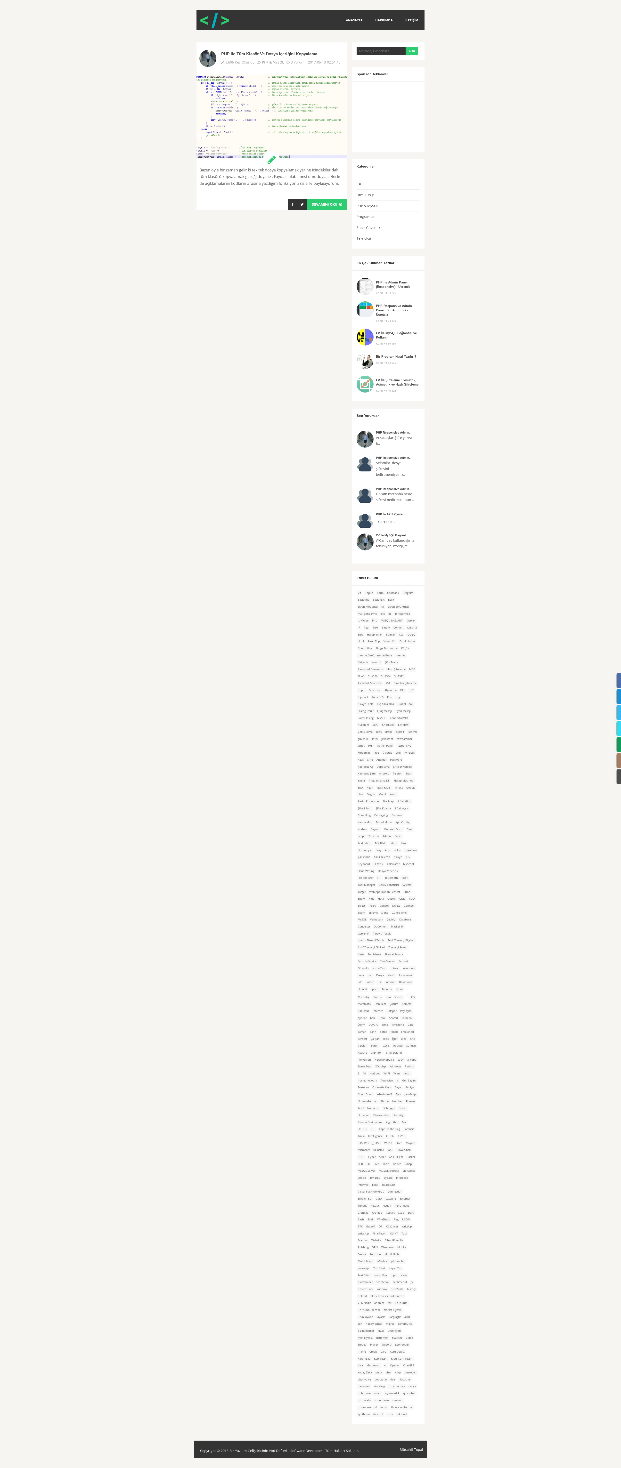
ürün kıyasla (365, 1317)
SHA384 (386, 676)
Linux (381, 1018)
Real (366, 627)
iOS (408, 857)
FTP (379, 877)
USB (360, 1164)
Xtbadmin (364, 752)
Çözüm (394, 1004)
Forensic (409, 1129)
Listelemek (405, 975)
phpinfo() (376, 1052)
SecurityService (367, 961)
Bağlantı (363, 662)
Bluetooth (391, 877)
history (411, 1289)
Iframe (362, 1351)
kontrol (412, 732)
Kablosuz (363, 1011)
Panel (397, 836)
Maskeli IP (397, 926)
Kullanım (363, 724)
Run (388, 997)
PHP (371, 745)
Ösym (361, 1024)
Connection (395, 1191)
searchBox (380, 1275)
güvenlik (363, 739)
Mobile (401, 1247)
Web (404, 1039)
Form (380, 593)
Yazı (403, 843)
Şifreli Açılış (401, 808)
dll (390, 613)
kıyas (381, 1330)
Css (401, 634)
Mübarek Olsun (393, 829)
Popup (369, 593)
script (361, 745)
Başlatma (363, 599)
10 (364, 1073)
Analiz (399, 787)
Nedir (370, 787)
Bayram (375, 829)
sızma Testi (379, 968)
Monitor (387, 989)
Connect (409, 905)
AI (385, 1365)
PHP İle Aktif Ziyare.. (390, 514)
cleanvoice (364, 1379)
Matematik (364, 1004)
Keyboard (364, 864)
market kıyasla (392, 1310)
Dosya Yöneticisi (388, 871)
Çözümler (392, 1226)
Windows (395, 1066)
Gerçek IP (363, 933)
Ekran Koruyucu (368, 606)
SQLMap (380, 1066)
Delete (396, 905)
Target (362, 892)
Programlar (366, 216)
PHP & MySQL (273, 62)
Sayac (398, 1087)
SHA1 (361, 676)
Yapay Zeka (365, 1372)
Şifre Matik (391, 662)
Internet (390, 982)
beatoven (411, 1372)
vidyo (377, 1393)
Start (411, 1212)
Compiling (364, 815)
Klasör (391, 975)
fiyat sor (397, 1337)
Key (389, 697)
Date (410, 1024)
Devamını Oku (325, 204)
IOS (412, 997)
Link (360, 794)
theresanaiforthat (402, 1407)
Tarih (373, 1031)
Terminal (406, 1018)
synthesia (364, 1414)
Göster (391, 898)
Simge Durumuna (387, 648)
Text (375, 627)
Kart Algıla (364, 1358)
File (360, 982)
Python (409, 1066)
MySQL (381, 718)
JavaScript (411, 1094)
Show (361, 898)
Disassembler (381, 1115)
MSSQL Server (366, 1170)
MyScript (408, 864)
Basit (391, 599)
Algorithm (392, 1122)
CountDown (365, 1094)
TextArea (363, 1087)
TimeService (387, 961)
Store (399, 1143)
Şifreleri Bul (365, 1198)
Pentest (403, 961)
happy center (374, 1323)
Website (376, 1240)
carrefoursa (405, 1323)
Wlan (396, 1073)
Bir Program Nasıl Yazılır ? (396, 356)
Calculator (393, 864)
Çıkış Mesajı (384, 711)
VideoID (387, 1344)
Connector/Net (399, 718)
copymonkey (397, 1386)
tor (389, 1303)
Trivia (361, 1136)
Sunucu (411, 1045)
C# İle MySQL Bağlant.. (391, 535)
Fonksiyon (364, 1059)
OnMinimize (407, 641)
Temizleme (374, 954)
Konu (393, 794)
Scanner (363, 1240)
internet (378, 1011)
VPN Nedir (364, 1303)
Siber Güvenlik (368, 227)
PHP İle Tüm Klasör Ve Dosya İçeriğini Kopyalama (269, 54)
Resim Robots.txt (368, 801)
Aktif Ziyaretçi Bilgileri (371, 947)
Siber (382, 1157)
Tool (404, 1233)
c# (382, 606)
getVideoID (402, 1344)
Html (361, 641)
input (394, 1275)
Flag (396, 1219)
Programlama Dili (379, 780)
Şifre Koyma (383, 808)
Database (405, 919)
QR (381, 1226)
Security (398, 1115)
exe (382, 613)
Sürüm (375, 1045)
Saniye (410, 1087)
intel (375, 739)
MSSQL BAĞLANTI (392, 620)
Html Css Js (366, 195)
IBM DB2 (374, 1177)
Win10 (388, 1143)
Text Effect (364, 1275)
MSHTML (380, 843)
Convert (398, 627)
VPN (375, 1247)
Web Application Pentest (384, 892)
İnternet (401, 655)
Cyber (372, 1157)
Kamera (406, 1004)
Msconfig (363, 997)
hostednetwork (367, 1080)
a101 (407, 1317)
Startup (377, 997)
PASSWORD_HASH (369, 1143)
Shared (393, 1018)
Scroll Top (374, 641)
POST (361, 1157)
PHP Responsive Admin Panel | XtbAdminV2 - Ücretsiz (394, 310)
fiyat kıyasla (365, 1337)
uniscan (395, 968)
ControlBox (365, 648)
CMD (379, 1198)
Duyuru (373, 1024)
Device (362, 1254)
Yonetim (373, 836)
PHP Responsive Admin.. (393, 432)
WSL (390, 1150)
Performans (402, 1205)
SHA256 (372, 676)
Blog (409, 829)
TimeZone (398, 1024)
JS (412, 1282)
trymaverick (392, 1393)
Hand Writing (366, 871)
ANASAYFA (354, 20)
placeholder (365, 1282)
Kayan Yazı (395, 1268)
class (404, 1275)
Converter (364, 926)
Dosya (380, 975)
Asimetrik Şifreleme (370, 683)
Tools (386, 1164)
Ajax (398, 1094)
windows (409, 968)
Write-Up (363, 1233)
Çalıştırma (364, 857)
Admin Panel (385, 745)
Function (375, 1254)
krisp (398, 1372)
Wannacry (387, 1247)
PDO (412, 898)
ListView (403, 724)
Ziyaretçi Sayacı (397, 947)
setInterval (382, 1282)
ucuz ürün (401, 1303)
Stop (401, 1212)
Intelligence (375, 1136)
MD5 (412, 669)
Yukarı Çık (390, 641)
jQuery (411, 634)
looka (383, 1407)
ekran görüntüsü (398, 606)
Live (376, 1164)
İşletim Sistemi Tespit (371, 940)
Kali (372, 1018)
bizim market (366, 1330)
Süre (360, 634)
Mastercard (373, 1365)
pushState (397, 1289)
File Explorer (365, 877)
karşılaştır (395, 1317)
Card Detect (397, 1351)
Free (376, 752)
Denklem (380, 1004)
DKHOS (362, 1129)
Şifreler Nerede (402, 766)
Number (397, 1101)
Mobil (382, 794)
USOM (406, 1219)
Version (362, 1045)
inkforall (402, 1414)
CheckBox (388, 724)
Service (398, 997)
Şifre (370, 759)
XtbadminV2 (384, 1094)
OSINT (394, 1233)
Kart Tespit (380, 1358)
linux (361, 975)
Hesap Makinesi (404, 780)
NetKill (387, 1205)
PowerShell (404, 1150)
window (382, 1289)
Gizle (402, 898)
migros (390, 1323)
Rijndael (363, 697)
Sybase (388, 1177)
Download (405, 982)
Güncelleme (399, 912)
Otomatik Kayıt (381, 1087)
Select (361, 905)
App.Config (402, 822)
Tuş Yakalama (385, 704)
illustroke (404, 1379)
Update (384, 905)
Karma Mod (365, 822)
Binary (386, 627)
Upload (362, 989)
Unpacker (364, 1115)
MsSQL (362, 919)
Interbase (402, 1177)
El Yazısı (378, 864)
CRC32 (390, 1136)
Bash (361, 1219)
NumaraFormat (367, 1101)
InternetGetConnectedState (375, 655)
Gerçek (411, 620)
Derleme (397, 815)
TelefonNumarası (368, 1108)
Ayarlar (362, 1018)
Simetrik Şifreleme (405, 683)
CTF (373, 1129)
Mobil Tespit (365, 1261)
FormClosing (366, 718)
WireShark (383, 1219)
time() (394, 1031)
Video (409, 1337)
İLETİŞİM (411, 20)
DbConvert (380, 926)
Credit (373, 1351)
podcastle (381, 1379)
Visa (360, 1365)
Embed (362, 1344)
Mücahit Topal (411, 1449)
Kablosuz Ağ (365, 766)
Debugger (389, 1108)
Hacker (411, 1157)
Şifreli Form (365, 808)
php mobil (397, 1261)
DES (402, 690)
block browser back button (387, 1296)
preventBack (365, 1289)
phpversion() (394, 1052)
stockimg (379, 1386)
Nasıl (409, 773)
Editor (393, 843)
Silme (384, 912)
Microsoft (364, 1150)
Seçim (361, 912)
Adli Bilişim (396, 1157)
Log (397, 697)
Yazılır (361, 780)
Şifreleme (375, 690)
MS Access (408, 1170)
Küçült (405, 648)
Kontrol (376, 662)
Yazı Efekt (379, 1268)
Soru (375, 724)
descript (378, 1414)
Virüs (361, 954)
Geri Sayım (409, 1080)
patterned (364, 1386)
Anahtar (381, 759)
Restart (390, 1212)
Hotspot (391, 1011)
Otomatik (393, 593)
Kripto (362, 690)
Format (410, 1101)
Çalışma (412, 627)
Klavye (398, 857)
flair (392, 1379)
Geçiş (386, 1045)
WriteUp (407, 1226)
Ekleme (373, 912)
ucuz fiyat (382, 1337)
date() (383, 1031)
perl (370, 975)
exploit (399, 732)
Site (412, 1039)
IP (359, 627)
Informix (363, 1184)
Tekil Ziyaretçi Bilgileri (401, 940)
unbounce (364, 1393)
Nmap (408, 1164)
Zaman (362, 1031)
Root (404, 877)
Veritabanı (376, 919)
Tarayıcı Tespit (382, 933)
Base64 (370, 1226)
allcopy (411, 1059)
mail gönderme (367, 613)
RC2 (411, 690)
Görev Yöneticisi (389, 885)
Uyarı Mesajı (403, 711)
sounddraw (382, 1400)
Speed (374, 989)
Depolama (383, 766)
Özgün (371, 794)
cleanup (397, 1400)
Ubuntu (398, 1045)
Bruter (397, 1164)
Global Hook (405, 704)
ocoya (412, 1386)
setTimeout (400, 1282)
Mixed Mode (384, 822)
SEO (360, 787)
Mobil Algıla (391, 1254)
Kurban (362, 829)
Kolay (397, 850)
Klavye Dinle (365, 704)
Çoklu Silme (365, 732)
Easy (378, 850)
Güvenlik (363, 968)
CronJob (377, 1212)
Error (407, 892)
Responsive (404, 745)
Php (374, 620)
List (379, 982)
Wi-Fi (387, 1073)
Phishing (363, 1247)
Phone (384, 1101)
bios (379, 732)
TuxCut (362, 1205)
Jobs (386, 1039)
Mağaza (410, 1143)
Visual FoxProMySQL (371, 1191)
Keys (361, 759)
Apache (362, 1052)
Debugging (381, 815)
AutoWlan (387, 1080)
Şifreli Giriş (404, 801)
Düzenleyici (365, 850)
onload (362, 1296)
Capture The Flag (389, 1129)
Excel (375, 1184)
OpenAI (395, 1365)
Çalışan (375, 1039)
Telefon (397, 773)
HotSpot (374, 1073)
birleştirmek (402, 613)
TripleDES (378, 697)
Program (408, 593)
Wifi (398, 752)
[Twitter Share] (302, 204)
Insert (372, 905)
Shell (371, 1219)
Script (361, 836)
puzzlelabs (364, 1400)
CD (368, 1164)
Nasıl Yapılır (384, 787)
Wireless (409, 752)
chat (388, 1372)
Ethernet (405, 1198)
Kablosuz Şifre (367, 773)
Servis (399, 989)
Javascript (364, 1268)
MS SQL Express (389, 1170)
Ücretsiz (387, 752)
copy (401, 1059)
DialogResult (366, 711)
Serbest (362, 1039)
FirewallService (394, 954)
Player (374, 1344)
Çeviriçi (391, 919)
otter (390, 1414)
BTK (360, 1226)
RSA (387, 683)
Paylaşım (405, 1011)
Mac (404, 1122)
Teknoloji (364, 238)
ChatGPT (408, 1365)
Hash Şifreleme (396, 669)
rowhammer (404, 739)
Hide (371, 898)
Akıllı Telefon (382, 857)
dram (388, 732)
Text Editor (364, 843)
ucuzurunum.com (369, 1310)
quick (379, 1372)
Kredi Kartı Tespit (401, 1358)
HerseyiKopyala (384, 1059)
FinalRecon (379, 1233)
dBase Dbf (388, 1184)
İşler (394, 1039)
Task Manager (366, 885)
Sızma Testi (365, 1066)
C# (359, 184)
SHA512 (399, 676)
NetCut (374, 1205)
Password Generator (370, 669)
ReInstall (378, 1150)
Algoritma (390, 690)
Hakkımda (384, 20)
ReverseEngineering (370, 1122)
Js (398, 1080)
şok (360, 1323)
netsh (406, 1073)
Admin (387, 836)
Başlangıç (378, 599)
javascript (387, 739)
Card (383, 1351)
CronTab (363, 1212)
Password (396, 759)
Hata (381, 898)
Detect (403, 1108)
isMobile (382, 1261)
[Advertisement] (388, 120)
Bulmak (390, 634)
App (387, 850)
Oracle (362, 1177)
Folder (370, 982)
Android (384, 773)
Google (410, 787)
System (406, 885)
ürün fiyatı (394, 1330)
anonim (379, 1303)
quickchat (409, 1393)
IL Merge (363, 620)
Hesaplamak (374, 634)
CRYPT (402, 1136)
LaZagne (390, 1198)
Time (385, 1024)
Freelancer (407, 1031)
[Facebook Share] (292, 204)
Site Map (388, 801)
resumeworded (367, 1407)
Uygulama (410, 850)
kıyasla (381, 1317)
